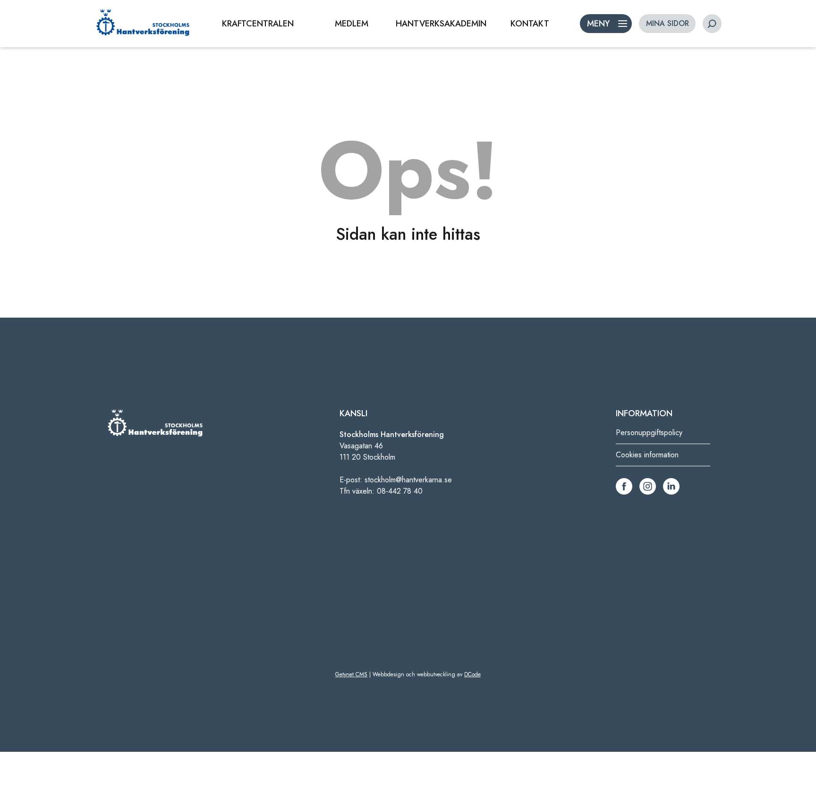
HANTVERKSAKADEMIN (441, 23)
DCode (472, 674)
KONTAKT (529, 23)
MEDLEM (351, 23)
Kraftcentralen (258, 23)
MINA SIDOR (667, 23)
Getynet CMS (351, 674)
